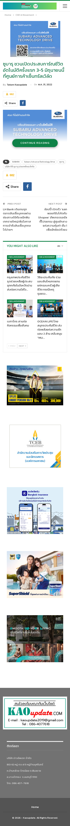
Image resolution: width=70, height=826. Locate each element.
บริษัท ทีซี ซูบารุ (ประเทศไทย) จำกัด (19, 166)
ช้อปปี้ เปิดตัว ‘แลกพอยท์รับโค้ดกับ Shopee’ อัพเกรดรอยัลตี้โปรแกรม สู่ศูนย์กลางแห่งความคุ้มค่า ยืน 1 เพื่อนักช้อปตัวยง (52, 219)
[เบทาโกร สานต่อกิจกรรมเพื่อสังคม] (20, 308)
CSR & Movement (16, 257)
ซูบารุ (61, 161)
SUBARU (16, 161)
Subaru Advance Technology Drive (39, 161)
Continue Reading (35, 143)
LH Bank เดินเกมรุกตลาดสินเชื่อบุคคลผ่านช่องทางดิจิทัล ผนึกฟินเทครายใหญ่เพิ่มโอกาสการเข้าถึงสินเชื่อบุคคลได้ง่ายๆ (17, 219)
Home (35, 807)
